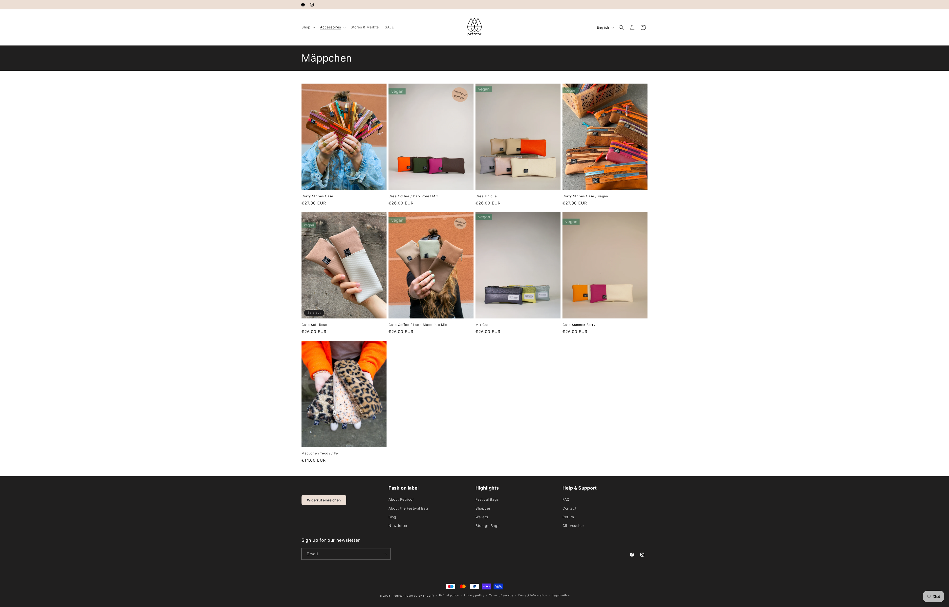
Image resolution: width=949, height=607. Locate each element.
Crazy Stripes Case (317, 196)
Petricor (398, 595)
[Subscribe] (384, 554)
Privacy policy (474, 595)
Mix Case (483, 325)
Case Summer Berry (578, 325)
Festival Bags (487, 499)
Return (568, 517)
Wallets (481, 517)
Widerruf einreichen (324, 500)
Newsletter (398, 525)
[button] (308, 27)
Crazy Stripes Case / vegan (585, 196)
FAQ (566, 499)
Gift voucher (573, 525)
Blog (392, 517)
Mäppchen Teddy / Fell (321, 453)
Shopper (482, 508)
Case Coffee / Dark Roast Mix (413, 196)
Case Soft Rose (314, 325)
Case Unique (486, 196)
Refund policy (449, 595)
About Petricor (401, 499)
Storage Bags (487, 525)
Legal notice (560, 595)
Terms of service (501, 595)
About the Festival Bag (408, 508)
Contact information (532, 595)
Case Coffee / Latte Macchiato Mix (417, 325)
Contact (569, 508)
